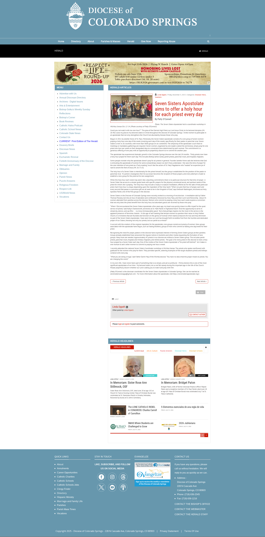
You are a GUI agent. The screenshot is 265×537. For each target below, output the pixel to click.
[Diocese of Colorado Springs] (132, 15)
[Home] (200, 51)
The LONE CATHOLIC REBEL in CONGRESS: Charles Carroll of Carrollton (142, 410)
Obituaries (201, 375)
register (127, 324)
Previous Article (118, 281)
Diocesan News (200, 95)
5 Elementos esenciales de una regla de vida (182, 406)
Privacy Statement (169, 531)
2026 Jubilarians (187, 423)
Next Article (201, 281)
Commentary (150, 375)
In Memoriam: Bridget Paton (178, 382)
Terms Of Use (191, 531)
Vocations (158, 97)
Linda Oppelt (161, 95)
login (120, 324)
